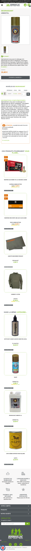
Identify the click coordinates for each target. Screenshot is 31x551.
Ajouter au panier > (8, 190)
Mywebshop (12, 549)
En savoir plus (5, 140)
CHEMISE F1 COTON (15, 294)
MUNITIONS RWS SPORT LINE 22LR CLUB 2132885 (15, 218)
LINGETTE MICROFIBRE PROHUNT (15, 256)
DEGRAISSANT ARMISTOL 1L (15, 415)
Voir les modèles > (8, 305)
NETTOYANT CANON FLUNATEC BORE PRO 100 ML (15, 339)
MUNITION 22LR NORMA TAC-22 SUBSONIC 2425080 (15, 179)
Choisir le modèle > (15, 77)
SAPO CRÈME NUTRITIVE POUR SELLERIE (15, 453)
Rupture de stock (8, 266)
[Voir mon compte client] (25, 5)
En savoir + (4, 66)
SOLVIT (15, 377)
